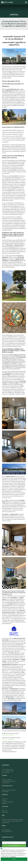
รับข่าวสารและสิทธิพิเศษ (14, 845)
